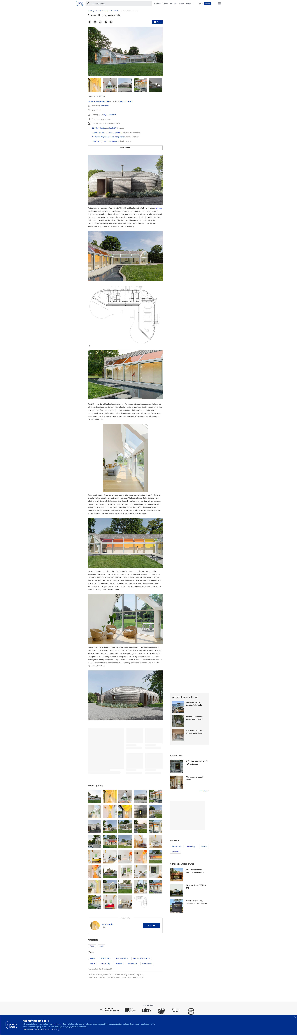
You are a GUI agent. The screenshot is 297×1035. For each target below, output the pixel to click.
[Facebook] (89, 22)
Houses (91, 101)
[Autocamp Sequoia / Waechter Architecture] (176, 874)
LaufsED (112, 128)
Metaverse (175, 852)
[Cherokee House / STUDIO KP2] (176, 890)
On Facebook (132, 963)
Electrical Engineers (99, 141)
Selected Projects (122, 958)
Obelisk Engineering (114, 132)
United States (126, 101)
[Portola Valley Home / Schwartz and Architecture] (176, 906)
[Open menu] (219, 3)
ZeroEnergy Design (117, 137)
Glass (101, 946)
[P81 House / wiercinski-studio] (176, 782)
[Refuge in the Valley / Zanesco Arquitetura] (178, 721)
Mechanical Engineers (100, 137)
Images (188, 3)
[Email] (105, 22)
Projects (157, 3)
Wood (92, 946)
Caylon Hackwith (109, 114)
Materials (204, 846)
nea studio (105, 106)
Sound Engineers (98, 132)
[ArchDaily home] (79, 3)
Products (173, 3)
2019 (98, 110)
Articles (165, 3)
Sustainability (102, 101)
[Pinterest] (111, 22)
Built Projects (105, 958)
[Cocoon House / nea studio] (94, 796)
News (181, 3)
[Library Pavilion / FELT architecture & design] (178, 735)
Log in (200, 3)
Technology (191, 846)
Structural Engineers (100, 128)
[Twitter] (95, 22)
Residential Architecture (141, 958)
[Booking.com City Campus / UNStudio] (178, 707)
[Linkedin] (100, 22)
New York (158, 208)
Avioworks (113, 141)
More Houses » (204, 791)
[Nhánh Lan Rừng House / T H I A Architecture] (176, 766)
